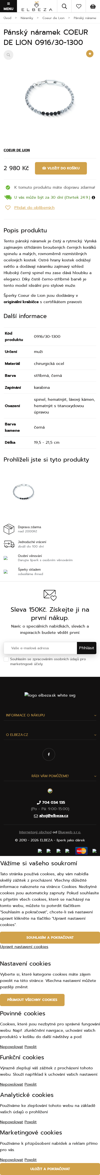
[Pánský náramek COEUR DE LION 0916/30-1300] (50, 96)
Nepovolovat (11, 1047)
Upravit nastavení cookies (24, 947)
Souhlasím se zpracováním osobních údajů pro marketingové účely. (48, 662)
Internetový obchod (35, 832)
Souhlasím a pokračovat (50, 937)
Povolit (31, 1047)
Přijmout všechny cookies (32, 999)
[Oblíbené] (78, 6)
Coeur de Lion (17, 150)
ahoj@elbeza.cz (53, 816)
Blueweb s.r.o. (69, 832)
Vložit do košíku (63, 168)
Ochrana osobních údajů (65, 664)
